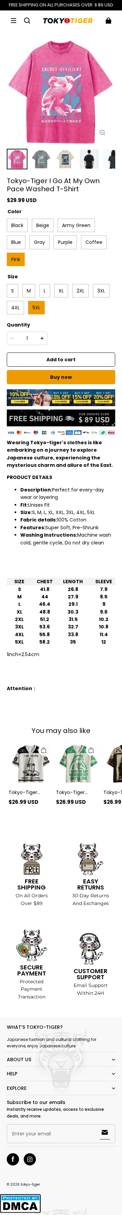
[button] (13, 20)
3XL (101, 290)
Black (17, 225)
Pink (15, 259)
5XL (36, 307)
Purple (65, 242)
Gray (39, 242)
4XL (15, 307)
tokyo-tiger (30, 1184)
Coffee (93, 242)
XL (61, 290)
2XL (80, 290)
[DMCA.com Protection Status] (20, 1211)
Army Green (76, 225)
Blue (16, 242)
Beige (42, 225)
